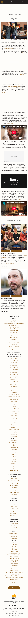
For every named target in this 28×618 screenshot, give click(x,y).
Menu (25, 2)
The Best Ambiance (14, 574)
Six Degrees (14, 425)
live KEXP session (8, 48)
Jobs (24, 609)
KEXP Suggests (14, 513)
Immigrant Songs (14, 330)
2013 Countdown (14, 365)
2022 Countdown (14, 381)
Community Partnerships (14, 482)
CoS (20, 199)
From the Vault (14, 401)
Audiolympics (14, 392)
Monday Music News (7, 298)
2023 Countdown (14, 383)
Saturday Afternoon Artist (14, 424)
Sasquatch (14, 465)
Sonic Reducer (14, 563)
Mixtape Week (14, 500)
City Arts (14, 444)
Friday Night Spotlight (14, 325)
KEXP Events (14, 476)
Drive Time (14, 544)
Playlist (13, 2)
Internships (19, 609)
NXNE (14, 456)
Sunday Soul (14, 569)
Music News (14, 504)
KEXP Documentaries (14, 408)
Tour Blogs (14, 431)
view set (25, 39)
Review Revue (14, 339)
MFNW (14, 454)
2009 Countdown (14, 358)
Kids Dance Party (14, 489)
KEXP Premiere (14, 510)
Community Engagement (14, 352)
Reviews (14, 531)
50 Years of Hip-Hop (14, 316)
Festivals (14, 438)
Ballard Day (14, 478)
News (14, 503)
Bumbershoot (14, 440)
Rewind (14, 422)
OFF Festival (14, 458)
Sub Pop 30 (14, 427)
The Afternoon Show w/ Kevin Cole (14, 572)
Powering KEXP (14, 521)
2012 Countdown (14, 364)
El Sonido (14, 546)
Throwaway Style (14, 344)
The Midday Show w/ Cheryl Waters (14, 575)
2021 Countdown (14, 379)
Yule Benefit (14, 496)
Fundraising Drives (14, 523)
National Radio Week (14, 418)
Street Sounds (14, 567)
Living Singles (14, 335)
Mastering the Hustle (14, 492)
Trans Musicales (14, 470)
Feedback (14, 397)
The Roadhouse (14, 579)
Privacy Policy (19, 613)
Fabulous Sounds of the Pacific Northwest (14, 323)
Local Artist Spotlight (14, 415)
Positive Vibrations (14, 556)
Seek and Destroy (14, 560)
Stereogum (22, 74)
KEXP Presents (14, 511)
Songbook (14, 494)
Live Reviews (14, 538)
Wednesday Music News (8, 254)
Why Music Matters (14, 349)
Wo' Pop (14, 582)
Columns (13, 318)
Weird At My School (14, 346)
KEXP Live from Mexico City (14, 410)
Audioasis (14, 542)
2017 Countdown (14, 372)
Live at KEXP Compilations (14, 411)
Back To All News (14, 588)
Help (19, 615)
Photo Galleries (14, 519)
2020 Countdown (14, 378)
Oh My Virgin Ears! (14, 337)
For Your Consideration (14, 474)
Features (14, 389)
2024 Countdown (14, 384)
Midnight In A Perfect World (14, 555)
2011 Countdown (14, 362)
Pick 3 (14, 529)
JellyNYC (14, 452)
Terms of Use (9, 613)
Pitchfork (24, 52)
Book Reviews (14, 536)
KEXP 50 (14, 406)
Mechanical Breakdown (14, 553)
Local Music (5, 251)
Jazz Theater (14, 549)
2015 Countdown (14, 369)
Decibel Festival (14, 447)
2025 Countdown (14, 386)
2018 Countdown (14, 374)
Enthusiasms (14, 322)
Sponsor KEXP (20, 608)
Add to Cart (14, 391)
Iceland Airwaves (14, 451)
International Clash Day (14, 403)
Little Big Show (14, 490)
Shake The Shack (14, 561)
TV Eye (14, 517)
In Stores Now (14, 508)
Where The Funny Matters (14, 348)
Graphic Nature (14, 328)
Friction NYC (14, 449)
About (6, 608)
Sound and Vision (14, 565)
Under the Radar (10, 263)
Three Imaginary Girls (14, 342)
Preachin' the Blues (14, 558)
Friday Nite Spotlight (14, 327)
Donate (19, 2)
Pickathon (14, 459)
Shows (14, 540)
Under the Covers (14, 434)
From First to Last (14, 399)
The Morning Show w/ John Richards (14, 577)
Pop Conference (14, 463)
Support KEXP (12, 608)
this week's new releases (14, 86)
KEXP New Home (14, 525)
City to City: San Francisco (14, 480)
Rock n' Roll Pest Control (14, 341)
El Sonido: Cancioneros (14, 354)
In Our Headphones (14, 332)
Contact (14, 611)
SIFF (14, 466)
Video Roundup (14, 436)
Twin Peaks (14, 432)
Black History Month (14, 394)
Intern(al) (14, 334)
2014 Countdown (14, 367)
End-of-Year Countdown (14, 356)
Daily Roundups (14, 17)
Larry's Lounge (14, 551)
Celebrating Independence (14, 396)
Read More (4, 266)
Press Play (14, 420)
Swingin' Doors (14, 570)
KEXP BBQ (14, 487)
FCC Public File (13, 615)
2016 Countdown (14, 370)
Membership (14, 527)
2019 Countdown (14, 376)
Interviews (14, 404)
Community (6, 609)
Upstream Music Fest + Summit (14, 472)
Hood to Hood (14, 485)
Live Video (14, 413)
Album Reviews (14, 535)
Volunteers (12, 609)
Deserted (14, 320)
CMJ (14, 445)
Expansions (14, 548)
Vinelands (14, 581)
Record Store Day (14, 515)
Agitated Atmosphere (14, 533)
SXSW (14, 468)
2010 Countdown (14, 360)
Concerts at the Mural (14, 483)
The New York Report (14, 429)
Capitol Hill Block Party (14, 442)
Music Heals (14, 417)
